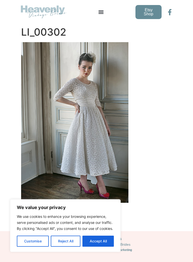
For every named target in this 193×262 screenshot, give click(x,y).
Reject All (65, 241)
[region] (65, 225)
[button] (101, 12)
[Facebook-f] (170, 12)
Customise (33, 241)
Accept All (98, 241)
